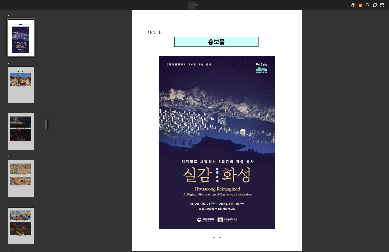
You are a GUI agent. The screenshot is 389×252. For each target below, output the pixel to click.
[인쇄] (353, 5)
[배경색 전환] (374, 5)
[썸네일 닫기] (360, 5)
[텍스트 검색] (367, 5)
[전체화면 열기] (382, 5)
